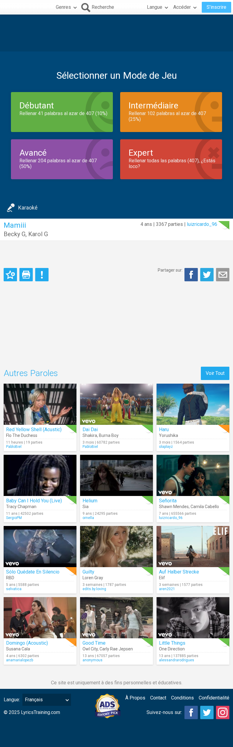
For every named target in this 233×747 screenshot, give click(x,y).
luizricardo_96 (202, 224)
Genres (63, 7)
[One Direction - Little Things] (193, 617)
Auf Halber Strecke (179, 572)
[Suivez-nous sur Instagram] (222, 712)
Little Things (172, 643)
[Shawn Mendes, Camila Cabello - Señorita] (193, 475)
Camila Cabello (205, 506)
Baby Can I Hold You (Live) (34, 501)
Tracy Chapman (21, 506)
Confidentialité (214, 698)
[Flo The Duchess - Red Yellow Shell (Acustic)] (40, 404)
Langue (154, 7)
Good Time (94, 643)
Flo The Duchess (21, 435)
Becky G (14, 234)
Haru (164, 429)
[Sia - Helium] (116, 475)
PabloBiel (14, 447)
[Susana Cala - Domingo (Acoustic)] (40, 617)
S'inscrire (216, 7)
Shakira (90, 435)
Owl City (90, 648)
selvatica (14, 589)
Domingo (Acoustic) (27, 643)
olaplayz (166, 447)
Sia (86, 506)
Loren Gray (93, 577)
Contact (158, 698)
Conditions (182, 698)
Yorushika (168, 435)
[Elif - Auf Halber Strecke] (193, 546)
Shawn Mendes (174, 506)
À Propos (135, 698)
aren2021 (167, 589)
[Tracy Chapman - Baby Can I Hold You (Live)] (40, 475)
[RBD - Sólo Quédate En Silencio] (40, 546)
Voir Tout (215, 373)
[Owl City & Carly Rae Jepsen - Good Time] (116, 617)
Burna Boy (109, 435)
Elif (162, 577)
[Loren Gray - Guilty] (116, 546)
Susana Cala (18, 648)
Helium (90, 501)
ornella (88, 518)
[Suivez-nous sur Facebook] (191, 712)
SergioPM (14, 518)
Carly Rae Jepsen (116, 648)
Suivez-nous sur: (164, 712)
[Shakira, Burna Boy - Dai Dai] (116, 404)
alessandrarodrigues (176, 660)
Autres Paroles (31, 373)
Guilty (88, 572)
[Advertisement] (116, 33)
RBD (10, 577)
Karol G (38, 234)
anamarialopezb (19, 660)
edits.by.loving (94, 589)
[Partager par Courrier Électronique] (222, 274)
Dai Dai (90, 429)
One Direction (172, 648)
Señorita (168, 501)
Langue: (12, 699)
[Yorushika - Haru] (193, 404)
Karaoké (28, 207)
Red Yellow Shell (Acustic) (34, 429)
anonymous (93, 660)
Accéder (182, 7)
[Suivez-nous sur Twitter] (207, 712)
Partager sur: (170, 270)
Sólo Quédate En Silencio (32, 572)
